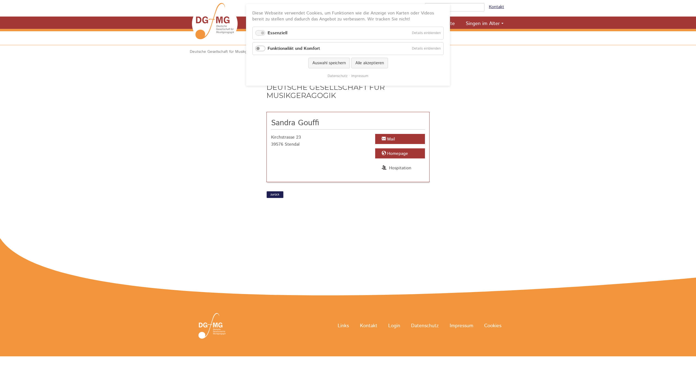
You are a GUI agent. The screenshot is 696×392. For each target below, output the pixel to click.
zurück (275, 194)
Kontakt (496, 7)
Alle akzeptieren (369, 63)
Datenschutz (425, 326)
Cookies (492, 326)
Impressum (461, 326)
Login (394, 326)
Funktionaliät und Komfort (294, 48)
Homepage (397, 154)
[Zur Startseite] (215, 23)
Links (343, 326)
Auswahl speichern (329, 63)
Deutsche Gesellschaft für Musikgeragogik (226, 51)
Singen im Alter (483, 23)
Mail (391, 139)
